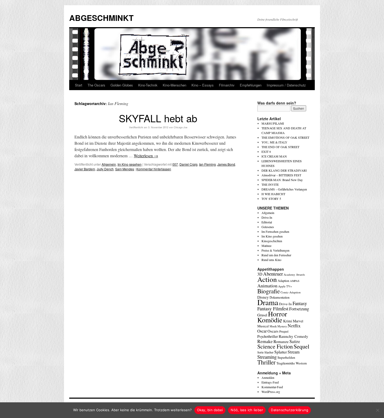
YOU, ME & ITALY (274, 142)
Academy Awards (294, 274)
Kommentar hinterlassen (153, 169)
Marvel (298, 320)
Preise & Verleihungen (275, 250)
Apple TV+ (285, 286)
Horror (277, 313)
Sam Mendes (124, 169)
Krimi (287, 320)
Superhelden (286, 357)
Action (267, 279)
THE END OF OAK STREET (280, 147)
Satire (294, 341)
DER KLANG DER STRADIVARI (284, 170)
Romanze (281, 341)
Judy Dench (105, 169)
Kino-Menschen (174, 85)
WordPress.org (270, 392)
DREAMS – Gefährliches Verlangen (284, 189)
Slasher (269, 352)
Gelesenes (267, 227)
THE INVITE (270, 184)
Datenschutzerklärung (289, 410)
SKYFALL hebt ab (158, 118)
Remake (265, 341)
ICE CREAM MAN (274, 156)
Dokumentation (279, 297)
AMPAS (294, 281)
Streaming (267, 357)
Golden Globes (121, 85)
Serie (260, 352)
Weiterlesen (146, 155)
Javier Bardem (84, 169)
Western (301, 363)
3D (259, 274)
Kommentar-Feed (272, 387)
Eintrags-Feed (270, 382)
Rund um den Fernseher (276, 255)
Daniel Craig (188, 164)
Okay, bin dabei (210, 410)
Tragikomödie (285, 363)
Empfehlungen (250, 85)
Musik (273, 326)
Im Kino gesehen (130, 164)
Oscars (272, 331)
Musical (263, 326)
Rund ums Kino (271, 260)
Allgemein (109, 164)
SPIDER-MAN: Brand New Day (282, 180)
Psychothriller (267, 336)
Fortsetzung (299, 309)
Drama (267, 302)
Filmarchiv (227, 85)
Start (78, 85)
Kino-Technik (148, 85)
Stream (294, 352)
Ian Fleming (207, 164)
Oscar (262, 331)
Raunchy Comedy (293, 336)
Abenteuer (273, 273)
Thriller (266, 362)
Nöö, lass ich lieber (247, 410)
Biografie (268, 291)
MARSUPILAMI (272, 123)
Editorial (266, 222)
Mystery (282, 326)
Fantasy (300, 303)
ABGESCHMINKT (101, 17)
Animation (267, 285)
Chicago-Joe (180, 127)
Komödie (269, 319)
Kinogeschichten (271, 241)
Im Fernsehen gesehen (275, 231)
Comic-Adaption (291, 292)
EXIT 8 (266, 151)
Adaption (283, 280)
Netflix (294, 326)
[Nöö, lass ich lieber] (377, 410)
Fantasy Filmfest (272, 308)
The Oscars (96, 85)
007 (175, 164)
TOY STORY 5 (271, 198)
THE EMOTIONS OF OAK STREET (285, 137)
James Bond (226, 164)
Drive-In (266, 217)
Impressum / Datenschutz (286, 85)
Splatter (280, 352)
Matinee (266, 245)
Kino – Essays (202, 85)
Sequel (301, 346)
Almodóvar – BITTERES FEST (281, 175)
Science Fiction (275, 346)
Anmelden (267, 377)
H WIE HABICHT (273, 194)
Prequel (283, 331)
